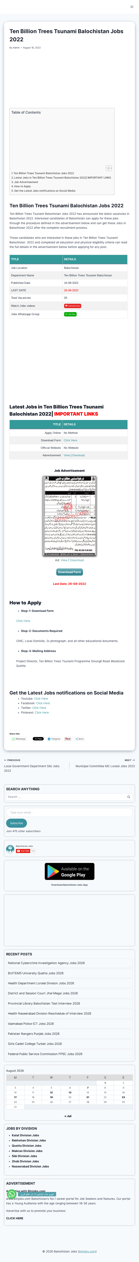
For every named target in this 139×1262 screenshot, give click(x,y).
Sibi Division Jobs (24, 1156)
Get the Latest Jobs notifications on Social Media (44, 190)
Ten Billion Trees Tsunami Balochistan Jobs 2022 (44, 173)
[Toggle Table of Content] (107, 168)
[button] (11, 1192)
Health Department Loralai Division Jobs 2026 (41, 983)
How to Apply (22, 186)
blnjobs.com (87, 1251)
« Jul (67, 1116)
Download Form (69, 572)
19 (51, 1097)
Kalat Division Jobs (25, 1135)
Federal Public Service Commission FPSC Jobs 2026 (45, 1054)
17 (15, 1097)
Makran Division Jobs (27, 1151)
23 (123, 1097)
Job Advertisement (26, 182)
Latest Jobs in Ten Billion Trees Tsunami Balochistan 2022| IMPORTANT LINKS (62, 177)
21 (87, 1097)
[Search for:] (69, 796)
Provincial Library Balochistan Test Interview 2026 (44, 1003)
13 (70, 1092)
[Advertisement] (69, 79)
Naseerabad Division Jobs (30, 1166)
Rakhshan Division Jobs (29, 1140)
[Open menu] (132, 6)
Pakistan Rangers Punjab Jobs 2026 (33, 1033)
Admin (16, 47)
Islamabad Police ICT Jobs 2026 (31, 1023)
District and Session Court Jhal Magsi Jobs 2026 (43, 993)
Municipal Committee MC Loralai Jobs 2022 (105, 763)
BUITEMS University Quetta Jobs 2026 (36, 973)
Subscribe (16, 823)
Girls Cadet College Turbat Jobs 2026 (35, 1044)
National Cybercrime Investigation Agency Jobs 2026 (46, 963)
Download (78, 455)
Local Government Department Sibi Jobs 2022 (31, 765)
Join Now (71, 314)
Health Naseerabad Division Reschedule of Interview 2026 (49, 1013)
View (67, 455)
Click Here (70, 440)
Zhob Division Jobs (25, 1161)
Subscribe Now (74, 306)
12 (51, 1092)
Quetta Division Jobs (27, 1145)
